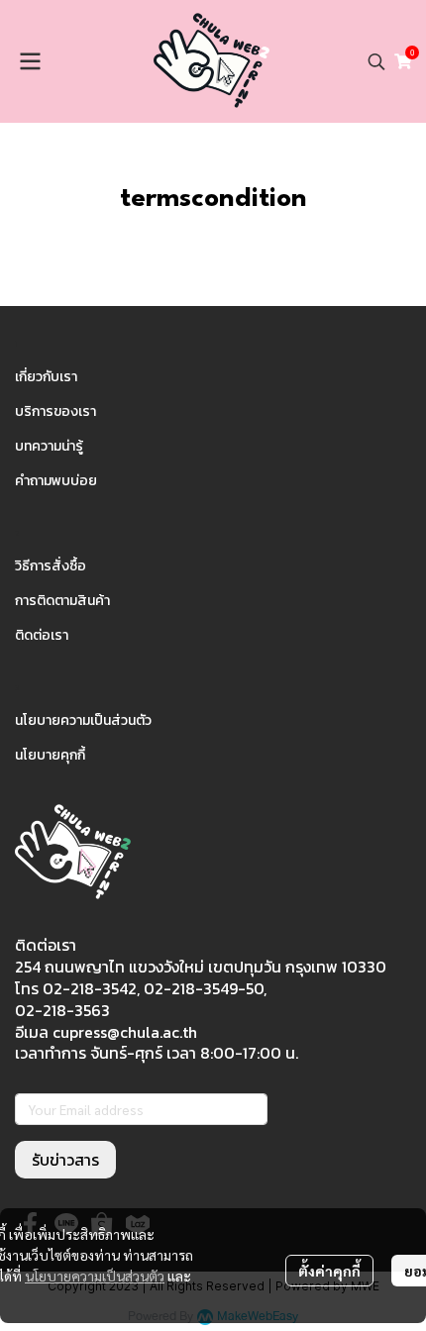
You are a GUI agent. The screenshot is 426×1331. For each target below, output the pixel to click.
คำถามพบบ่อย (56, 480)
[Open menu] (30, 61)
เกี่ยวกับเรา (46, 376)
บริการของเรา (55, 411)
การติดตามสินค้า (62, 600)
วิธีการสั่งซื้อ (50, 566)
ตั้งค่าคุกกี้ (329, 1271)
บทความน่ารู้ (49, 446)
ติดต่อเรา (41, 635)
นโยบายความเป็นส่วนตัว (94, 1275)
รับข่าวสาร (65, 1160)
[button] (376, 61)
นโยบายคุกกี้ (50, 755)
